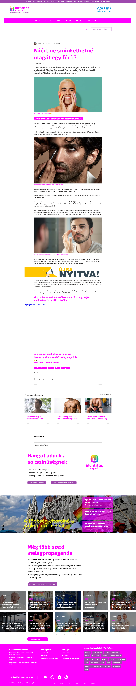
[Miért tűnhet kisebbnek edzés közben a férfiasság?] (98, 405)
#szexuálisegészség (83, 1)
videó (108, 664)
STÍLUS (36, 372)
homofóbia (105, 657)
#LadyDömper (61, 1)
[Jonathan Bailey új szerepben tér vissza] (38, 405)
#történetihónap (71, 1)
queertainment (116, 664)
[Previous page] (56, 636)
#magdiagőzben (95, 1)
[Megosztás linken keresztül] (48, 379)
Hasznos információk (18, 651)
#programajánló (31, 1)
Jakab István (95, 657)
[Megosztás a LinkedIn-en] (44, 379)
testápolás (65, 368)
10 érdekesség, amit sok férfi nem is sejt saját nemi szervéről (67, 418)
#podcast (46, 1)
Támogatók (46, 651)
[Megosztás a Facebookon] (35, 379)
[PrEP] (64, 530)
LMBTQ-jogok (115, 653)
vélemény (112, 660)
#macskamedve (105, 1)
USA (102, 664)
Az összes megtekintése (104, 395)
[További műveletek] (101, 44)
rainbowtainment (40, 368)
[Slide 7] (59, 530)
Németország (116, 667)
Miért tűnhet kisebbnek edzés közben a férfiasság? (97, 418)
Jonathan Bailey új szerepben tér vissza (35, 418)
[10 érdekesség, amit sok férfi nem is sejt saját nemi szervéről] (67, 405)
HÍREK (31, 600)
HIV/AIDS (107, 667)
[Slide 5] (76, 530)
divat (57, 368)
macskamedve (97, 667)
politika (87, 657)
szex (98, 660)
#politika (39, 1)
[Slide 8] (66, 530)
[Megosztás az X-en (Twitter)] (39, 379)
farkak (86, 660)
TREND (31, 622)
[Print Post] (53, 379)
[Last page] (83, 636)
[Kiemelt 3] (69, 530)
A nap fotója (122, 660)
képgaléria (87, 667)
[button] (86, 29)
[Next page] (79, 636)
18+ (93, 660)
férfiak (51, 368)
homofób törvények (116, 657)
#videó (53, 1)
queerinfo (87, 653)
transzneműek (94, 664)
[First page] (52, 636)
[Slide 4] (74, 530)
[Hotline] (61, 530)
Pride (86, 664)
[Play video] (68, 328)
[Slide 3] (71, 530)
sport (86, 671)
